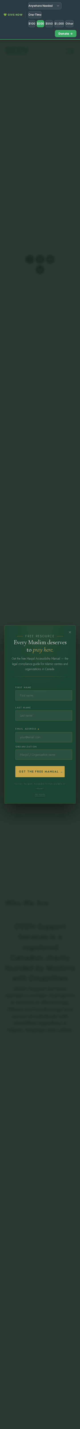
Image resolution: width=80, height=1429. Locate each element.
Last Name (23, 707)
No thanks (40, 794)
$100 (31, 23)
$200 (40, 23)
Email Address (27, 729)
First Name (23, 687)
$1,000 (59, 23)
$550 (49, 23)
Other (69, 23)
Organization (26, 746)
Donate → (65, 33)
